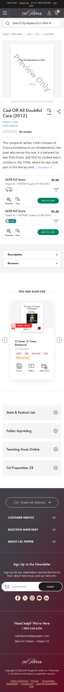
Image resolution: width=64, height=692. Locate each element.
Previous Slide (4, 340)
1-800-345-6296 (32, 628)
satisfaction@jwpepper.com (32, 636)
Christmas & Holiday (30, 34)
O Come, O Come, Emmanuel (26, 342)
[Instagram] (32, 598)
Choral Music (18, 34)
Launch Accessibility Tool (43, 685)
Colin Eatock (10, 125)
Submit (50, 586)
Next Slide (59, 340)
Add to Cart (48, 200)
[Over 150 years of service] (32, 502)
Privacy (35, 681)
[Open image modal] (32, 73)
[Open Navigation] (5, 13)
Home (6, 34)
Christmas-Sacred (38, 34)
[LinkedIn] (46, 598)
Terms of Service (19, 681)
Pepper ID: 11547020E (16, 215)
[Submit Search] (7, 23)
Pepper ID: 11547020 (15, 183)
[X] (25, 598)
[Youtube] (39, 598)
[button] (32, 71)
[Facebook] (17, 598)
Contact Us (24, 2)
